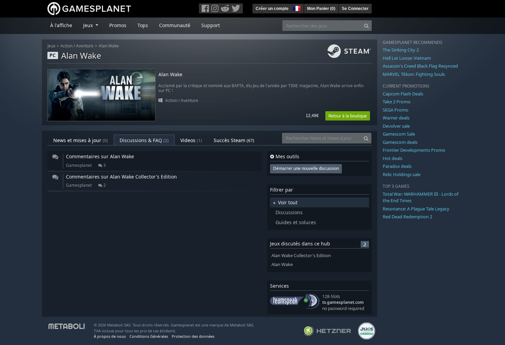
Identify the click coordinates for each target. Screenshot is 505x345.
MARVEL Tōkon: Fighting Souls (414, 74)
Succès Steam (234, 140)
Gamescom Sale (399, 134)
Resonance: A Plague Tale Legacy (416, 209)
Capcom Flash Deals (403, 94)
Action (66, 45)
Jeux (51, 45)
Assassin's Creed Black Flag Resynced (420, 66)
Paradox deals (397, 166)
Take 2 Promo (397, 102)
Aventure (84, 45)
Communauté (174, 25)
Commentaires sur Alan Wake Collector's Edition (121, 176)
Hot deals (392, 158)
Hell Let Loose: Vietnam (407, 58)
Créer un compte (272, 8)
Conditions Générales (149, 336)
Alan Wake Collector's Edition (301, 255)
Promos (117, 25)
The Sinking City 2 (401, 50)
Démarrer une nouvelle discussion (306, 168)
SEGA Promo (395, 110)
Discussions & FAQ (144, 140)
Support (210, 25)
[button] (296, 7)
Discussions (289, 212)
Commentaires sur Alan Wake (100, 156)
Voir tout (288, 202)
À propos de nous (110, 336)
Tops (142, 25)
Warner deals (396, 118)
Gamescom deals (400, 142)
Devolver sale (396, 126)
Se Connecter (355, 8)
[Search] (366, 25)
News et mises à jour (80, 140)
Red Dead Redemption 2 (407, 217)
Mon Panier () (321, 8)
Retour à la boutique (347, 116)
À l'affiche (61, 25)
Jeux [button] (88, 25)
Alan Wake (109, 45)
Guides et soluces (296, 222)
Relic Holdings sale (401, 174)
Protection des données (193, 336)
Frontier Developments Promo (414, 150)
